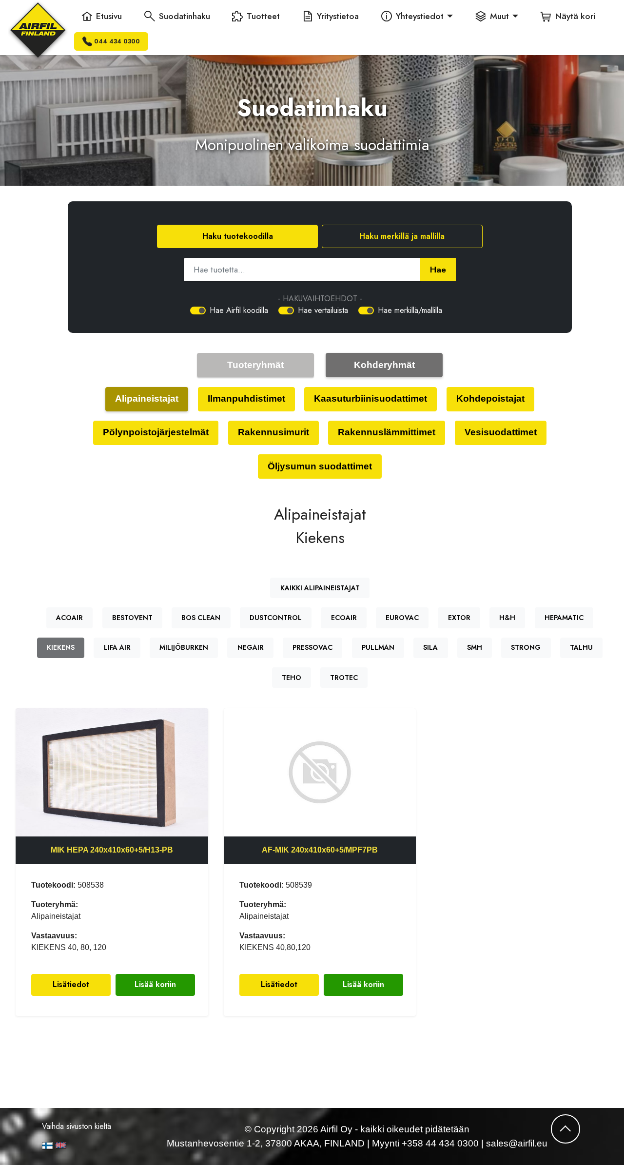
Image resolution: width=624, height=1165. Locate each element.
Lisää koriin (155, 984)
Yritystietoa (338, 16)
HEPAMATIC (564, 617)
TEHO (291, 677)
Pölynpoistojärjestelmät (156, 432)
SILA (430, 647)
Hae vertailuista (323, 310)
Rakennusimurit (273, 432)
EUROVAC (402, 617)
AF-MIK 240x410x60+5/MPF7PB (320, 850)
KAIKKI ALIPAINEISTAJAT (320, 588)
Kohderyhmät (384, 365)
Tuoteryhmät (255, 365)
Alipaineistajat (146, 398)
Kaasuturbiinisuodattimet (370, 398)
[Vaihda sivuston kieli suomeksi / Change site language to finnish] (47, 1145)
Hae (438, 269)
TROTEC (344, 677)
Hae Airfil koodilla (239, 310)
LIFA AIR (117, 647)
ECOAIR (344, 617)
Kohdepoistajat (490, 398)
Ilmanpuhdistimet (246, 398)
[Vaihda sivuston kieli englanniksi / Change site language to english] (87, 1145)
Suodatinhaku (184, 16)
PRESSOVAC (312, 647)
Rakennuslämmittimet (386, 432)
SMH (474, 647)
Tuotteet (263, 16)
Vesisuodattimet (501, 432)
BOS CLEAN (200, 617)
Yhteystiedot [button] (420, 16)
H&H (507, 617)
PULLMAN (378, 647)
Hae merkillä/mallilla (410, 310)
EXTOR (459, 617)
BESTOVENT (132, 617)
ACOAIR (69, 617)
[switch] (198, 310)
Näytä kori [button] (575, 16)
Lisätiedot (71, 984)
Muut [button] (499, 16)
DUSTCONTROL (276, 617)
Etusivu (109, 16)
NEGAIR (250, 647)
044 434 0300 (117, 41)
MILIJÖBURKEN (183, 647)
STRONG (526, 647)
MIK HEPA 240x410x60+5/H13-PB (112, 850)
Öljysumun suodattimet (320, 466)
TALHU (581, 647)
